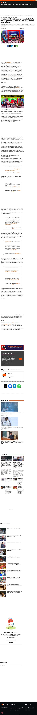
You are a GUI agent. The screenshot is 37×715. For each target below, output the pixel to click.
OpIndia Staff (22, 28)
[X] (34, 0)
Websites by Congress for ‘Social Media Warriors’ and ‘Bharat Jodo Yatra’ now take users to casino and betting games (14, 592)
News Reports (5, 17)
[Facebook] (31, 0)
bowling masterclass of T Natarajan (10, 322)
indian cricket (11, 369)
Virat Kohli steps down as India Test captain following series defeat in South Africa (12, 428)
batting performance (7, 324)
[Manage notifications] (2, 713)
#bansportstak (17, 169)
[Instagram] (32, 0)
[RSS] (33, 0)
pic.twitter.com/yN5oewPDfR (10, 187)
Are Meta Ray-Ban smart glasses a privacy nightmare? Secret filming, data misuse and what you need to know (14, 585)
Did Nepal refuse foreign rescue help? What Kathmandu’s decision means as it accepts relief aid (6, 464)
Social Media (10, 17)
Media (1, 17)
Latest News (3, 526)
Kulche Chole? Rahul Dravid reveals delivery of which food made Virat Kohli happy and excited (12, 413)
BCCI (4, 369)
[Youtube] (36, 0)
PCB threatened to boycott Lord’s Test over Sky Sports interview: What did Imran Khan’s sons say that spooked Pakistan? (20, 481)
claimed (17, 87)
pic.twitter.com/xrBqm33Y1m (10, 250)
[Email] (15, 46)
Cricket (16, 17)
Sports (4, 15)
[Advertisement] (12, 307)
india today (7, 369)
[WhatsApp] (35, 0)
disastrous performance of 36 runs (7, 76)
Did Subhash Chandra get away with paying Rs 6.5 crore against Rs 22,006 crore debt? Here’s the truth (8, 480)
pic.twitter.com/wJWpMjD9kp (10, 280)
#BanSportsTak (14, 223)
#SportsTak (15, 270)
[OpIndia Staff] (4, 375)
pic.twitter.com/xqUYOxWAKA (10, 170)
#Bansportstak (17, 186)
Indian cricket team (16, 369)
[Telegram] (12, 46)
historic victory (8, 62)
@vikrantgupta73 (12, 186)
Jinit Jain (2, 467)
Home (1, 15)
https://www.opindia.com (11, 374)
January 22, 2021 (17, 172)
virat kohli (2, 370)
